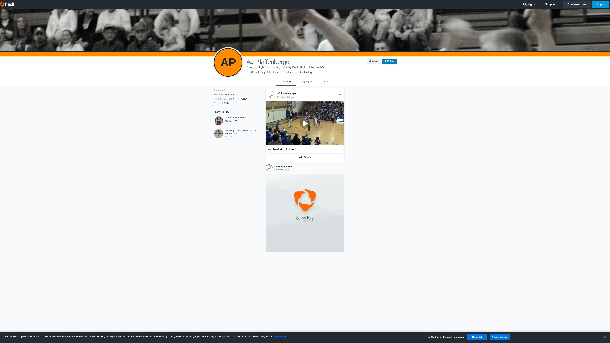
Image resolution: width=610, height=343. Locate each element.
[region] (305, 337)
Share (375, 61)
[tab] (286, 82)
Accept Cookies (500, 337)
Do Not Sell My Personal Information (446, 337)
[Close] (604, 337)
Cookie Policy (279, 336)
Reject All (477, 337)
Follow (391, 61)
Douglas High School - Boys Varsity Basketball (276, 67)
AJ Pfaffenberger (283, 166)
